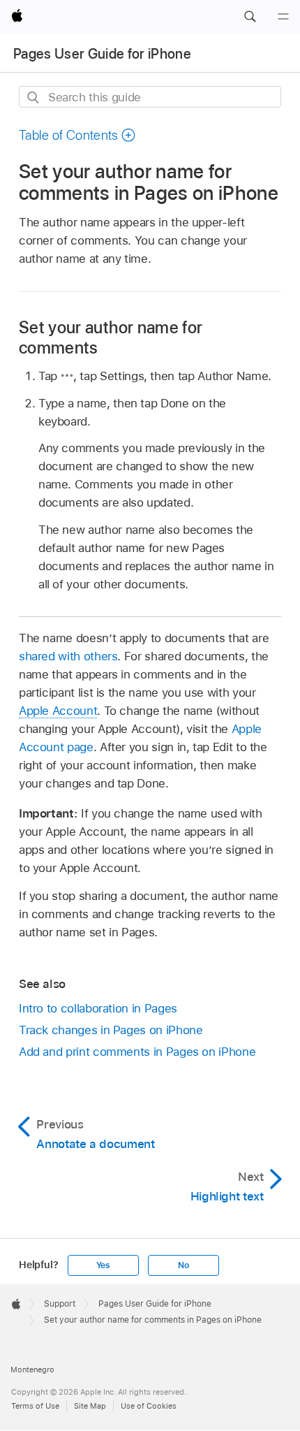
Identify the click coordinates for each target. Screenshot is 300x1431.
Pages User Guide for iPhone (102, 53)
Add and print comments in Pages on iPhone (137, 1052)
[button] (250, 17)
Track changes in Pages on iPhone (111, 1030)
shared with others (68, 656)
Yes (103, 1265)
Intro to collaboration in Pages (98, 1008)
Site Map (90, 1406)
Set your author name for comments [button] (111, 337)
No (183, 1265)
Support (59, 1304)
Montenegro (32, 1369)
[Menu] (283, 17)
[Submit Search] (34, 97)
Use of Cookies (149, 1406)
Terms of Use (35, 1406)
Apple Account (58, 711)
